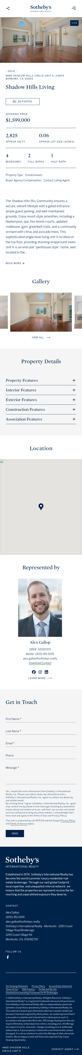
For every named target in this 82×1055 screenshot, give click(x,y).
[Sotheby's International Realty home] (22, 862)
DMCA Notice (28, 989)
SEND (15, 833)
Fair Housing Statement (17, 986)
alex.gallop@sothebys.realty (40, 658)
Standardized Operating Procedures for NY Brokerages (32, 992)
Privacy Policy (68, 820)
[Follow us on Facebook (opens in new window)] (8, 957)
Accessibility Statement (60, 986)
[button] (41, 503)
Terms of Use (12, 989)
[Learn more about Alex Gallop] (40, 635)
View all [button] (38, 337)
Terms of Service (18, 824)
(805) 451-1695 (44, 654)
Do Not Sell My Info (48, 989)
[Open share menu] (8, 8)
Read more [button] (13, 263)
